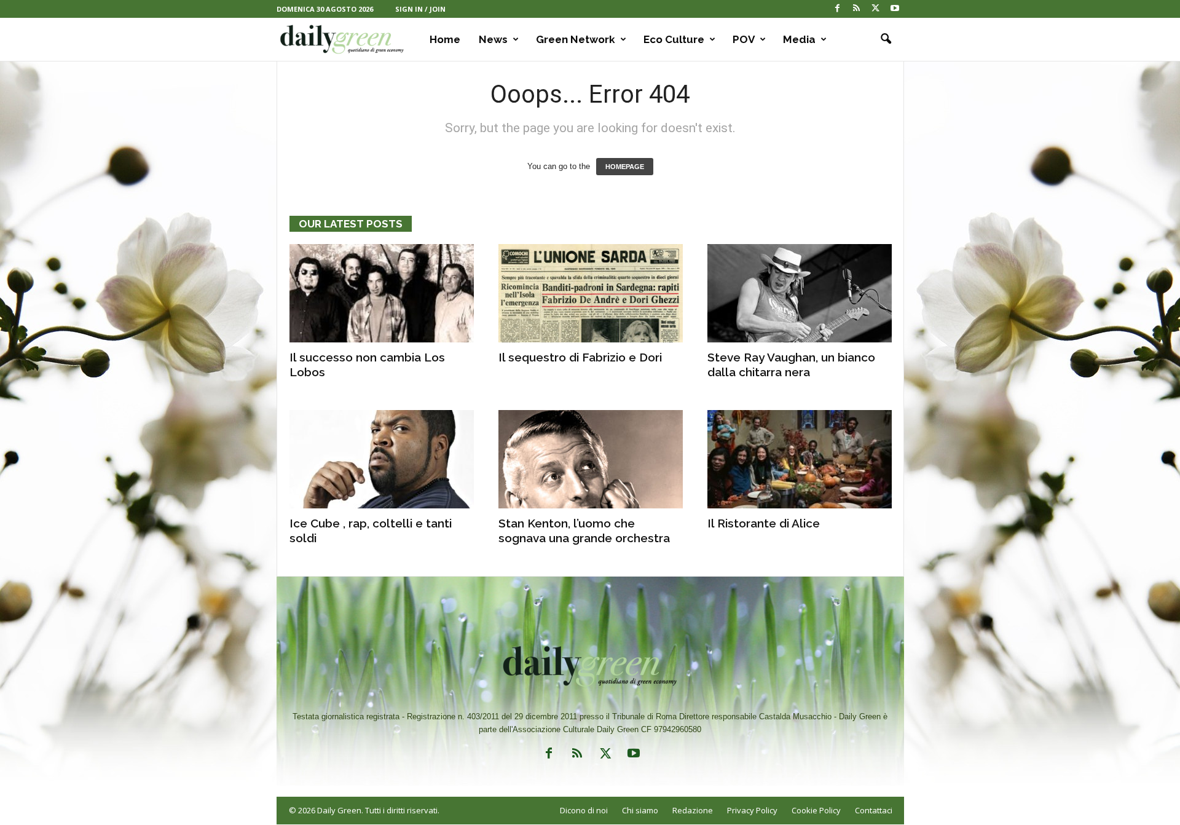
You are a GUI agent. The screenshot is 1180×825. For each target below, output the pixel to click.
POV (744, 39)
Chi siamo (640, 810)
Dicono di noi (584, 810)
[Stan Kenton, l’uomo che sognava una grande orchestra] (590, 459)
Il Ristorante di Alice (763, 523)
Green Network (575, 39)
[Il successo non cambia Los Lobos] (381, 293)
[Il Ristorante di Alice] (799, 459)
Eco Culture (673, 39)
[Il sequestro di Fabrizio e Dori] (590, 293)
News (493, 39)
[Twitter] (875, 9)
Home (445, 39)
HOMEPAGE (624, 166)
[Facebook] (837, 9)
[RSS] (856, 9)
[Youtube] (894, 9)
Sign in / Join (420, 9)
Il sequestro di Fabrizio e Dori (580, 357)
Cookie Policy (816, 810)
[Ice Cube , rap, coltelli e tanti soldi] (381, 459)
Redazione (692, 810)
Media (799, 39)
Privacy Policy (752, 810)
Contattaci (873, 810)
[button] (885, 39)
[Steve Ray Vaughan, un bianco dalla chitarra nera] (799, 293)
